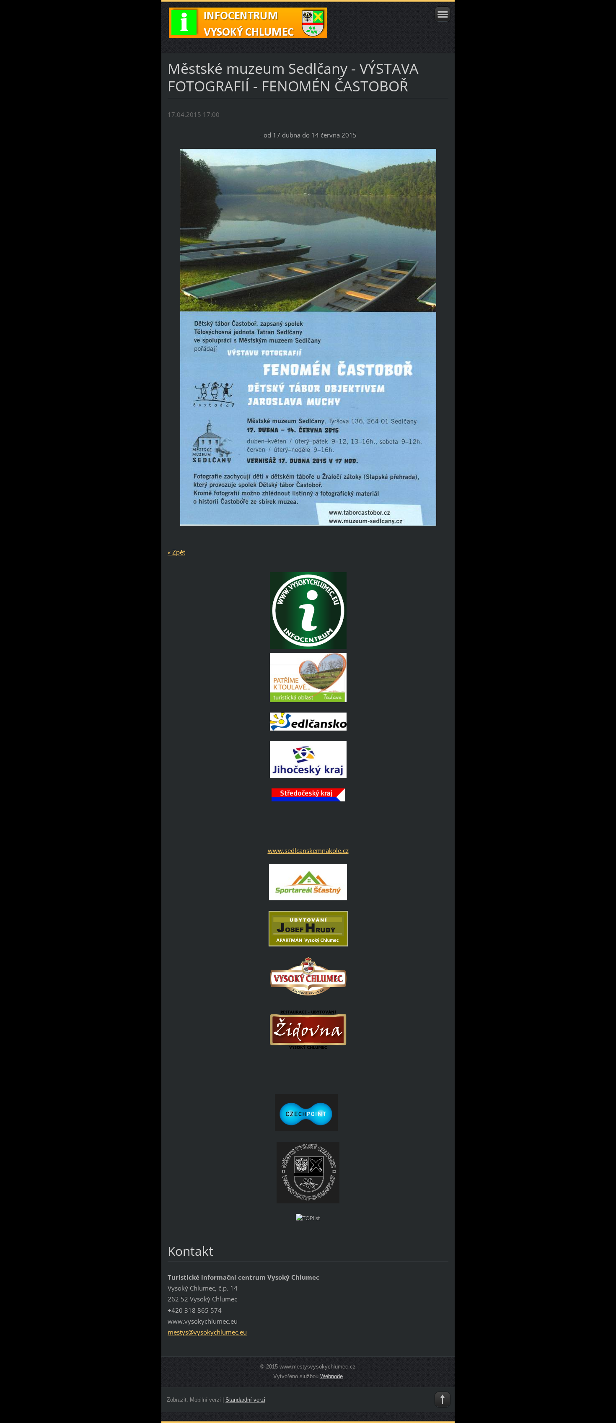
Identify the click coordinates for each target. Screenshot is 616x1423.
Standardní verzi (245, 1400)
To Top (442, 1399)
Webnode (331, 1376)
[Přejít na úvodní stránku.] (280, 26)
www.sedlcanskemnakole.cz (308, 850)
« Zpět (176, 552)
